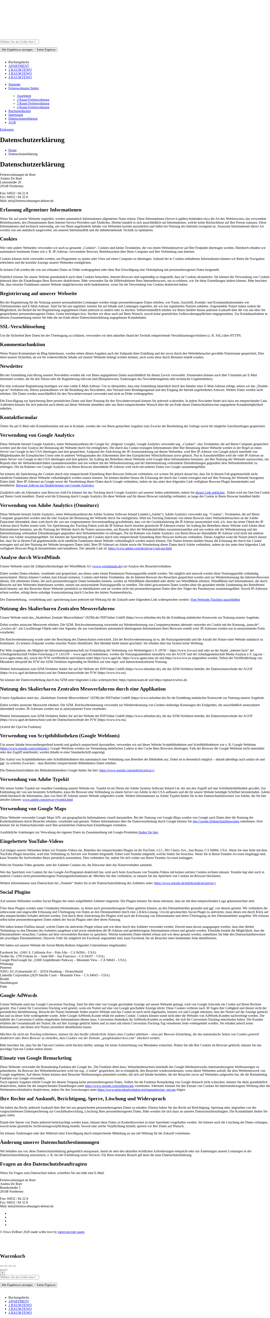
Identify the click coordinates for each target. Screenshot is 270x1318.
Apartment (24, 96)
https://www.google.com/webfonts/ (24, 748)
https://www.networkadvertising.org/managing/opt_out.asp (137, 1089)
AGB (12, 122)
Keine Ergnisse (46, 49)
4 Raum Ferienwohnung (33, 107)
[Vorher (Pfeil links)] (1, 1269)
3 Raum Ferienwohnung (33, 103)
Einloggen (7, 129)
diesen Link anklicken (210, 492)
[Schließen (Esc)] (1, 1266)
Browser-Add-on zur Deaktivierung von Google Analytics (55, 485)
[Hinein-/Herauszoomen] (14, 1266)
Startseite (14, 84)
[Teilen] (6, 1266)
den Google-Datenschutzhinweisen (216, 821)
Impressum (15, 115)
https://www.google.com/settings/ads (109, 1086)
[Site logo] (10, 37)
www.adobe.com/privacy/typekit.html (48, 799)
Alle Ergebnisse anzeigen (17, 49)
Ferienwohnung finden (23, 88)
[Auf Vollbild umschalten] (10, 1266)
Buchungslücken (19, 111)
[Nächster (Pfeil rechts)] (6, 1269)
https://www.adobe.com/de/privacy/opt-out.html (140, 548)
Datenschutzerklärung (23, 118)
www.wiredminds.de (107, 566)
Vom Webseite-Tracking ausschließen (215, 599)
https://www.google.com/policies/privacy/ (127, 770)
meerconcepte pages (71, 1232)
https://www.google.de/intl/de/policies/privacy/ (185, 883)
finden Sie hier (148, 832)
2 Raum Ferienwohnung (33, 99)
